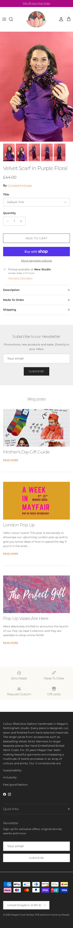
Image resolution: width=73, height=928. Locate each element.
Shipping (9, 309)
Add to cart (36, 238)
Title (6, 194)
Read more (10, 460)
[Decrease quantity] (6, 221)
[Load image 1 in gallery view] (36, 87)
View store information (20, 278)
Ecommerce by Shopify (57, 914)
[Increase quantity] (22, 221)
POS (37, 914)
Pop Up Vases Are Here (25, 618)
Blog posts (36, 399)
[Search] (13, 19)
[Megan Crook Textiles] (36, 19)
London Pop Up (19, 525)
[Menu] (4, 19)
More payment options (36, 260)
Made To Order (13, 300)
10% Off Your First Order (36, 3)
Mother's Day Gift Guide (26, 452)
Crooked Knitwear (20, 185)
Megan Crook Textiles (22, 914)
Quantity (9, 213)
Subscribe (36, 371)
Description (11, 290)
